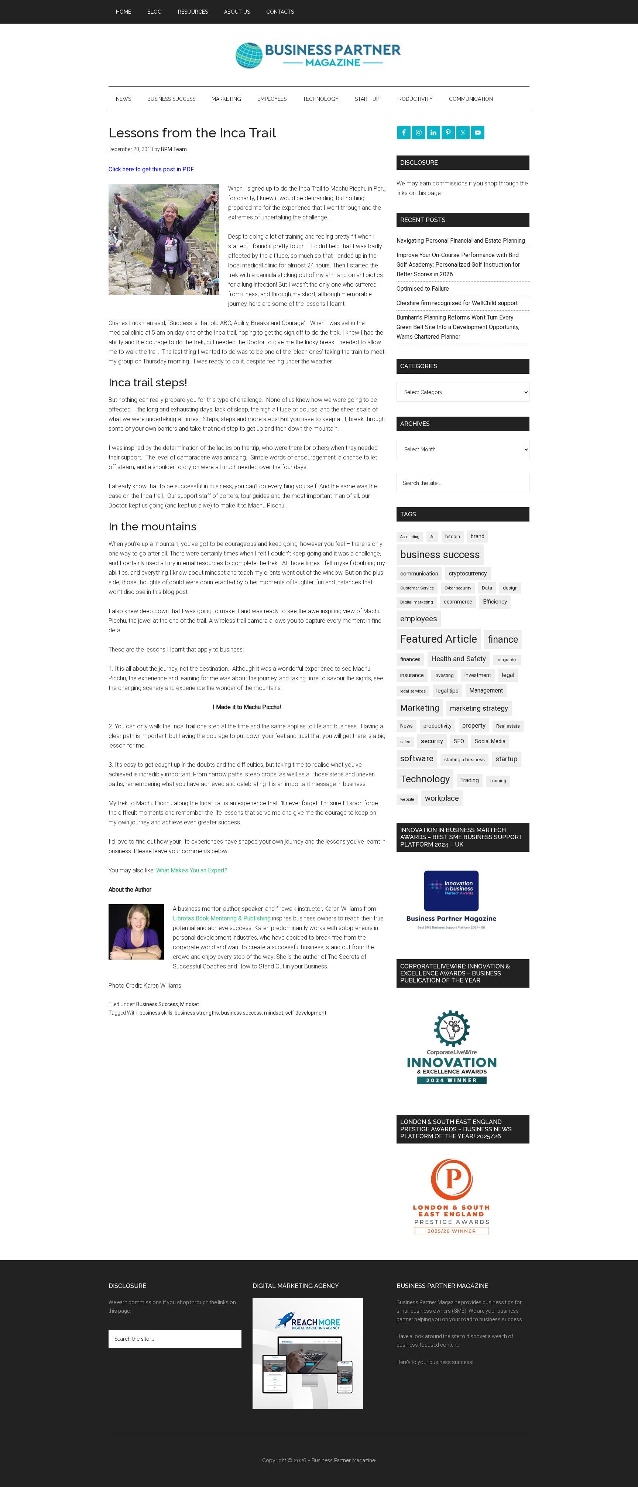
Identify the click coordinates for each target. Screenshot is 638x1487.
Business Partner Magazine (319, 55)
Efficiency (495, 601)
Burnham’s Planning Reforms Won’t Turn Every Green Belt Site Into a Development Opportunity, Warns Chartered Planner (458, 327)
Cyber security (458, 588)
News (406, 726)
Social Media (490, 741)
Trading (469, 780)
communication (419, 573)
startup (506, 759)
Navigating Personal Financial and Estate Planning (461, 240)
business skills (156, 1013)
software (416, 758)
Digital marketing (416, 602)
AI (432, 536)
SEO (459, 741)
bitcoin (452, 536)
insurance (412, 675)
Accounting (409, 536)
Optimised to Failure (423, 288)
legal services (413, 691)
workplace (442, 798)
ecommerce (458, 602)
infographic (507, 659)
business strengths (197, 1013)
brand (477, 536)
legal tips (447, 690)
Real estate (508, 726)
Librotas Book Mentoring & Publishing (222, 918)
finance (503, 639)
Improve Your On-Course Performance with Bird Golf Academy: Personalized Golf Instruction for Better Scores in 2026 (458, 265)
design (510, 588)
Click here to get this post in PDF (151, 169)
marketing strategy (479, 708)
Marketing (419, 708)
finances (410, 659)
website (407, 799)
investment (477, 675)
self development (305, 1013)
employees (418, 618)
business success (241, 1013)
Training (498, 780)
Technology (425, 778)
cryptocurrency (468, 573)
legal (508, 674)
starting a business (464, 759)
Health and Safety (458, 658)
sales (405, 741)
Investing (444, 675)
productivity (437, 725)
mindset (273, 1013)
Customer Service (417, 588)
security (432, 741)
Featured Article (438, 639)
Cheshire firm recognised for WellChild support (457, 303)
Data (487, 588)
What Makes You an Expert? (191, 870)
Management (486, 690)
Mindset (189, 1004)
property (474, 725)
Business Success (157, 1004)
